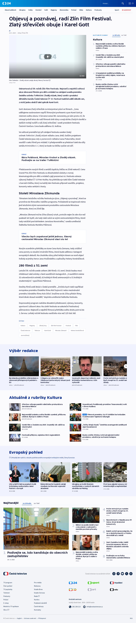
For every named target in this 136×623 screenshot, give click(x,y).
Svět (46, 10)
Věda (81, 10)
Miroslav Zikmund (60, 330)
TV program (7, 582)
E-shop (6, 603)
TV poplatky (7, 589)
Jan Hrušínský (25, 335)
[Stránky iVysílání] (116, 583)
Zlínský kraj (42, 326)
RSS (131, 618)
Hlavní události (10, 10)
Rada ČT (37, 596)
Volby (30, 10)
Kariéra (36, 599)
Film (76, 326)
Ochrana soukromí (30, 618)
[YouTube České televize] (122, 573)
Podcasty (98, 10)
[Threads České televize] (131, 573)
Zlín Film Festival (56, 326)
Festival (68, 326)
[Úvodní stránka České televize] (15, 573)
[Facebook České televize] (118, 573)
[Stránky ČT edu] (114, 589)
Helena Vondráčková (77, 330)
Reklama (37, 586)
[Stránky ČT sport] (93, 583)
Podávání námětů (40, 603)
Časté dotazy (38, 606)
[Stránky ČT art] (92, 589)
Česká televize (25, 330)
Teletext (6, 593)
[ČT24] (7, 3)
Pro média (37, 582)
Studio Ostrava (39, 593)
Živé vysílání (7, 586)
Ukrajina (22, 10)
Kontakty (37, 610)
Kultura (89, 10)
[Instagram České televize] (114, 573)
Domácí (38, 10)
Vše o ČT (6, 610)
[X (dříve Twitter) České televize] (126, 573)
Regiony (54, 10)
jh (9, 31)
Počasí (73, 10)
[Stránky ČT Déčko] (72, 589)
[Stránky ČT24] (73, 583)
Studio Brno (38, 589)
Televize (37, 330)
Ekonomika (64, 10)
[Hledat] (122, 3)
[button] (47, 56)
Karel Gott (47, 330)
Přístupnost (42, 618)
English (19, 618)
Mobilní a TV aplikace (11, 606)
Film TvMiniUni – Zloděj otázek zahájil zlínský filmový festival (28, 80)
